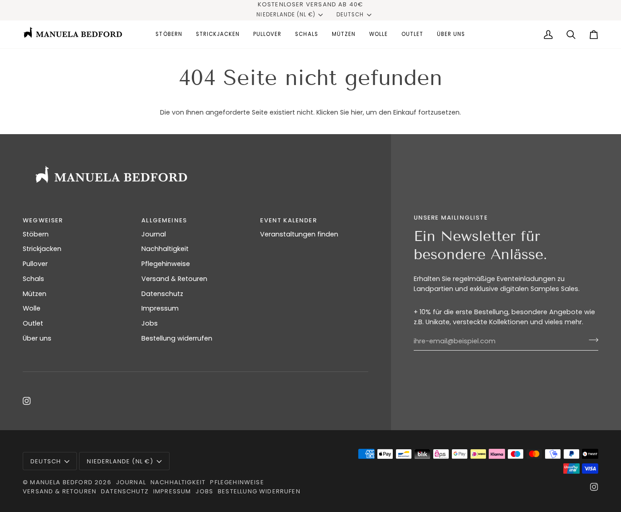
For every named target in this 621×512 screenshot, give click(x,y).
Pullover (35, 263)
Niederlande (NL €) (286, 14)
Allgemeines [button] (164, 220)
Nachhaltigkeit (165, 248)
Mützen (34, 293)
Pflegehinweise (165, 263)
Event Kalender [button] (288, 220)
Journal (153, 234)
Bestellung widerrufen (176, 338)
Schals (33, 278)
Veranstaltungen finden (299, 234)
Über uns (37, 338)
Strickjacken (42, 248)
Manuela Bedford (61, 482)
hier (357, 112)
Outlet (33, 323)
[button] (169, 34)
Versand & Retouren (174, 278)
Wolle (31, 308)
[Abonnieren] (590, 340)
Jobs (149, 323)
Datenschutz (162, 293)
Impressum (160, 308)
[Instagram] (27, 401)
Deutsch (350, 14)
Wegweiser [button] (43, 220)
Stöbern (36, 234)
